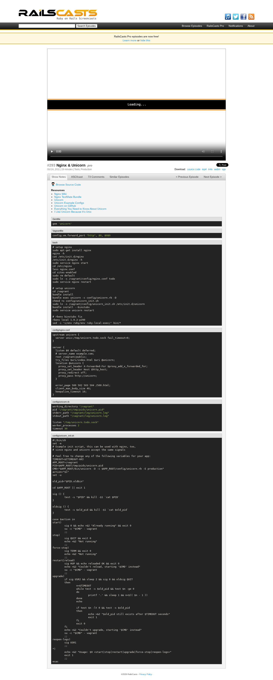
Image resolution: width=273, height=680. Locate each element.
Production (86, 169)
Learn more (129, 40)
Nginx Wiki (60, 193)
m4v (210, 169)
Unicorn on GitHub (65, 205)
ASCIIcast (77, 176)
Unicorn (58, 199)
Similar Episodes (119, 176)
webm (217, 169)
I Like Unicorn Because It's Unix (72, 211)
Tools (77, 169)
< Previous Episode (187, 176)
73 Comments (96, 176)
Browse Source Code (68, 184)
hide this (145, 40)
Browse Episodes (192, 25)
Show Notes (59, 176)
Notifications (236, 25)
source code (193, 169)
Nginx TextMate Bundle (67, 196)
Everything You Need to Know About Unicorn (80, 208)
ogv (224, 169)
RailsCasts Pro (215, 25)
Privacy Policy (145, 674)
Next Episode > (213, 176)
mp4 (204, 169)
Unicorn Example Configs (69, 202)
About (251, 25)
